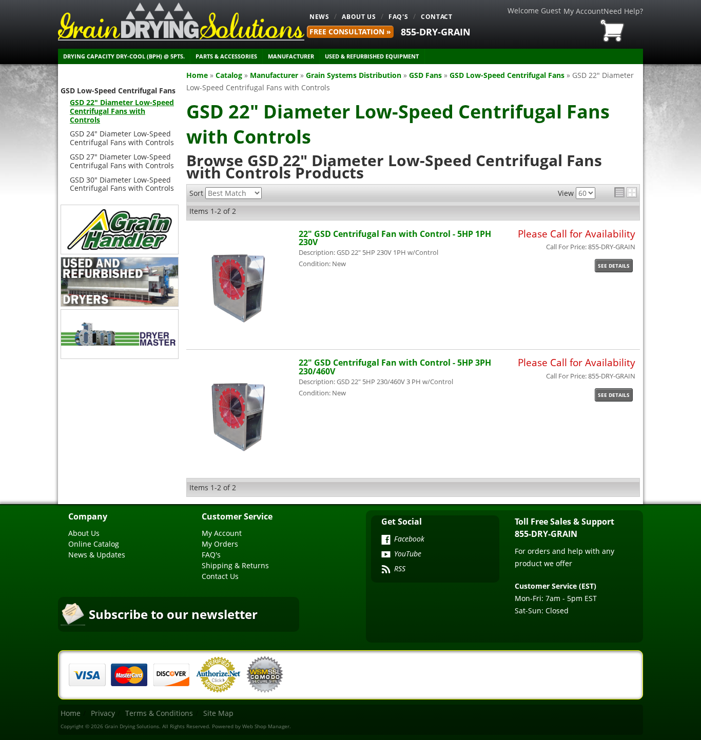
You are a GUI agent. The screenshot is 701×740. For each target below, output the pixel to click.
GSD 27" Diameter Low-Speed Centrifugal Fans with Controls (122, 161)
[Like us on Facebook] (386, 540)
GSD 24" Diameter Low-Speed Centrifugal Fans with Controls (122, 138)
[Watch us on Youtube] (386, 555)
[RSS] (386, 570)
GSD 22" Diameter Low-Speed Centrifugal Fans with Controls (122, 111)
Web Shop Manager (265, 726)
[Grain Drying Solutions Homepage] (181, 22)
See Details (614, 265)
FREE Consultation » (350, 31)
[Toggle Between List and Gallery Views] (625, 192)
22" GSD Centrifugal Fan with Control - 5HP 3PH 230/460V (395, 366)
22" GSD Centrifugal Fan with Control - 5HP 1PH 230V (395, 238)
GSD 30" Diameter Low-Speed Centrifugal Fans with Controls (122, 184)
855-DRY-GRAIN (436, 32)
